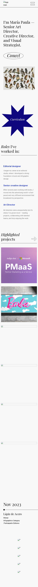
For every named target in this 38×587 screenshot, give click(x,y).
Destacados (27, 276)
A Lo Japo (11, 391)
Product (18, 473)
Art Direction (9, 276)
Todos (13, 278)
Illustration (19, 431)
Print (17, 395)
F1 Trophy (11, 469)
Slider (7, 278)
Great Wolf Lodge (16, 427)
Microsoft (11, 272)
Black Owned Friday (18, 352)
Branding (19, 276)
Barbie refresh (14, 313)
